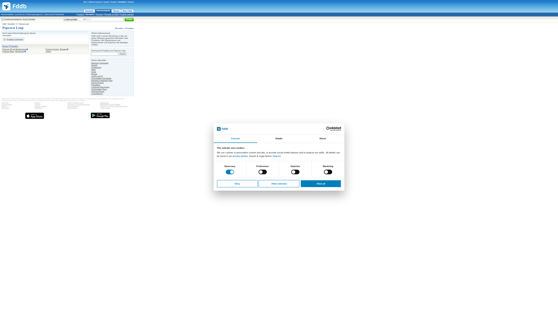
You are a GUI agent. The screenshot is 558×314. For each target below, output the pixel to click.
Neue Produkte (10, 46)
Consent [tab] (235, 138)
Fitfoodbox (95, 85)
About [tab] (322, 138)
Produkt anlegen (127, 14)
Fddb (4, 24)
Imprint (277, 156)
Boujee (94, 74)
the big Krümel (97, 83)
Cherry (48, 51)
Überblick (5, 103)
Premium (113, 2)
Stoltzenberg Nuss (99, 89)
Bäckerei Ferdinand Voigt (101, 81)
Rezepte (99, 14)
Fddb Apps (38, 108)
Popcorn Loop (24, 24)
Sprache (131, 2)
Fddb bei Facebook (95, 2)
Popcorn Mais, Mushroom (13, 51)
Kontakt (106, 2)
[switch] (263, 172)
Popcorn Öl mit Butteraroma (14, 49)
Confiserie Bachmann (100, 87)
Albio (93, 70)
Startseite (89, 11)
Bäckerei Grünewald (99, 63)
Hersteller (90, 14)
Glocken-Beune (97, 91)
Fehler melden (105, 108)
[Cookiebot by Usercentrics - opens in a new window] (328, 129)
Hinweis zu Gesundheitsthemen (78, 104)
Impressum (104, 103)
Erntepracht (96, 67)
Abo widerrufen (72, 106)
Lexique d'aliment (41, 106)
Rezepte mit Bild (111, 14)
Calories (37, 104)
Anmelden (122, 2)
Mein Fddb (127, 11)
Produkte (80, 14)
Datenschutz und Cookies (110, 104)
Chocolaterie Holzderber (101, 78)
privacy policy (240, 156)
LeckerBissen (97, 94)
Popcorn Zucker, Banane (56, 49)
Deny (237, 183)
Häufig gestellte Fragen (75, 103)
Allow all (320, 183)
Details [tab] (279, 138)
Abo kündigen (72, 108)
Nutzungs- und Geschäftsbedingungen (114, 106)
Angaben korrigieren (15, 39)
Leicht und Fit (97, 76)
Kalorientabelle (103, 10)
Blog (85, 2)
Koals (93, 72)
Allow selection (279, 183)
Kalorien (37, 103)
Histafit (94, 65)
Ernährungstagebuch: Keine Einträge (19, 19)
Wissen (116, 11)
